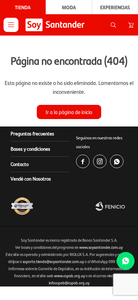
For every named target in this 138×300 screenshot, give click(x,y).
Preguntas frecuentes (32, 133)
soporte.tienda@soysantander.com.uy (53, 261)
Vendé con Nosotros (31, 178)
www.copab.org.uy (69, 275)
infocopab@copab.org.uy (69, 282)
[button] (113, 25)
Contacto (20, 163)
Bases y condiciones (30, 148)
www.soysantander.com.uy (101, 247)
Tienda (22, 7)
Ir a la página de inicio (69, 112)
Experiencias (115, 7)
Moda (69, 7)
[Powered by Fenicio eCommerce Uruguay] (115, 206)
